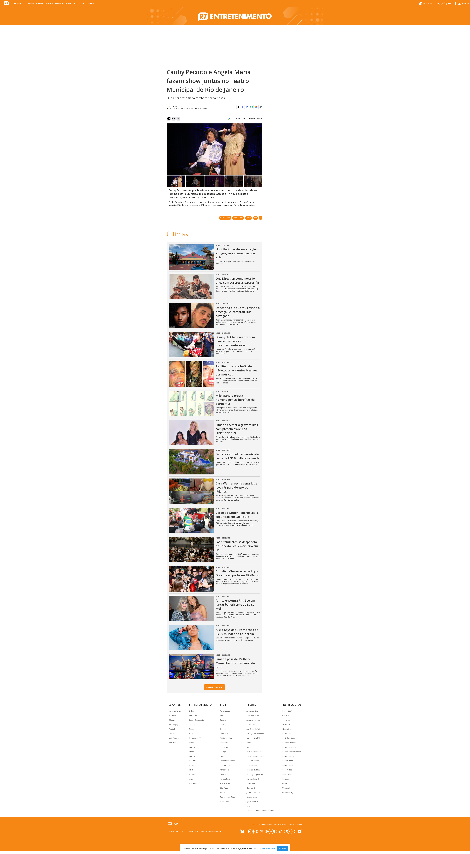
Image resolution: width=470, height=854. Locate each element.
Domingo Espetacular (255, 774)
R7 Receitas (193, 765)
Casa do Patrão (253, 761)
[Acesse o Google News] (256, 107)
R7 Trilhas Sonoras (289, 738)
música (248, 218)
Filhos (191, 742)
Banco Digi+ (287, 711)
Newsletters (287, 729)
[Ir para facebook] (438, 3)
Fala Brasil (251, 783)
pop (255, 218)
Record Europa (288, 756)
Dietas (191, 729)
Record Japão (287, 761)
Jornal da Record (253, 792)
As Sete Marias (252, 724)
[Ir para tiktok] (280, 831)
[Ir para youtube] (299, 831)
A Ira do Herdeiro (253, 715)
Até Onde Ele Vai (253, 729)
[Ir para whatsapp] (293, 831)
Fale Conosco (181, 831)
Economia (224, 742)
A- (178, 118)
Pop (168, 106)
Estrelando (193, 733)
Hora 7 (222, 756)
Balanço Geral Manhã (255, 733)
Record (76, 3)
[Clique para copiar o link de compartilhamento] (260, 107)
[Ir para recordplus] (274, 831)
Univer (284, 783)
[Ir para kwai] (261, 831)
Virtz (191, 779)
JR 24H (68, 3)
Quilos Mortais (252, 801)
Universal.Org (287, 792)
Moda (191, 752)
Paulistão (172, 742)
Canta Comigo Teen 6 (255, 756)
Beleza (191, 711)
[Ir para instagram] (445, 3)
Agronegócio (225, 711)
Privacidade (193, 831)
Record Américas (289, 747)
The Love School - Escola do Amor (260, 810)
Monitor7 (223, 774)
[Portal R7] (6, 3)
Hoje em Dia (252, 788)
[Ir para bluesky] (242, 831)
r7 (260, 218)
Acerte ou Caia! (252, 711)
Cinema (192, 724)
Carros (222, 724)
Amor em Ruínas (253, 720)
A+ (173, 118)
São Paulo (224, 788)
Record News (88, 3)
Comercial (286, 720)
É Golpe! (223, 752)
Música (192, 756)
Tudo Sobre (224, 801)
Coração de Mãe (253, 770)
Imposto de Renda (227, 761)
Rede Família (287, 774)
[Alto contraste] (169, 119)
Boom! (249, 747)
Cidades (223, 729)
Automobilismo (175, 711)
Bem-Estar (193, 715)
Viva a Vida (193, 783)
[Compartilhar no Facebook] (242, 107)
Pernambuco (225, 779)
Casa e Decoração (196, 720)
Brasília (30, 3)
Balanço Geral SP (253, 738)
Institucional (291, 704)
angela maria (238, 218)
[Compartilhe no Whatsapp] (251, 107)
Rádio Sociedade (289, 742)
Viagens (192, 774)
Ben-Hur (250, 742)
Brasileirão (173, 715)
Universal (286, 788)
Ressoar (285, 779)
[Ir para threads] (267, 831)
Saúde (222, 792)
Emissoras (286, 724)
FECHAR (282, 848)
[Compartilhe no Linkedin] (247, 107)
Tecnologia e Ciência (228, 797)
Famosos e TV (195, 738)
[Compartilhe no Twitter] (238, 107)
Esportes (59, 3)
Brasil (222, 715)
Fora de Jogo (174, 724)
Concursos (224, 733)
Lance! (171, 733)
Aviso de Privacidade (266, 848)
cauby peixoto (225, 218)
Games (192, 747)
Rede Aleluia (287, 770)
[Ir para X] (442, 3)
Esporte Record (253, 779)
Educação (224, 747)
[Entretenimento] (235, 16)
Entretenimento (200, 704)
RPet (191, 770)
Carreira (285, 715)
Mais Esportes (174, 738)
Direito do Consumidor (229, 738)
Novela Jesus (252, 797)
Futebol (172, 729)
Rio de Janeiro (225, 783)
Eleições (40, 3)
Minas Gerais (225, 770)
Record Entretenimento (291, 752)
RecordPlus (286, 733)
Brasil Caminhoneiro (255, 752)
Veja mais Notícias (214, 687)
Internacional (225, 765)
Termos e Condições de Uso (211, 831)
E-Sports (172, 720)
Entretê (49, 3)
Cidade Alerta (252, 765)
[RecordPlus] (425, 3)
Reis (248, 806)
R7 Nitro (192, 761)
